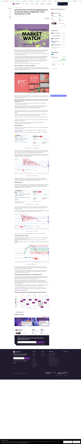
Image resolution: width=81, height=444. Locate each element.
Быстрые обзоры (35, 365)
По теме (34, 353)
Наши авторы (65, 351)
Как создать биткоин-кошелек (53, 361)
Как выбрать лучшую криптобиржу (54, 360)
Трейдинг (42, 355)
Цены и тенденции (35, 364)
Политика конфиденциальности (59, 373)
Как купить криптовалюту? (53, 354)
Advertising (66, 375)
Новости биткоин (19, 7)
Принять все (76, 441)
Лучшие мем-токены (52, 355)
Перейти (63, 33)
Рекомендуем (49, 3)
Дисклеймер (65, 372)
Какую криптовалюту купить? (53, 353)
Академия (42, 353)
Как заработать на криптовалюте (54, 365)
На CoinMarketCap (18, 130)
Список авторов (61, 23)
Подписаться (40, 342)
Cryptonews (16, 7)
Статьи (32, 3)
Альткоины (34, 359)
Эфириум (34, 355)
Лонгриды (34, 366)
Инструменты (42, 3)
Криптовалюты (43, 354)
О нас (55, 372)
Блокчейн (34, 360)
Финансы (34, 361)
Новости (27, 3)
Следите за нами (20, 312)
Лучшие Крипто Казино (52, 364)
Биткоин (34, 354)
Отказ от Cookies (67, 441)
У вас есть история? (58, 375)
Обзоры (36, 3)
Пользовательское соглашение (48, 373)
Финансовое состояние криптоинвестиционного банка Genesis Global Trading (28, 105)
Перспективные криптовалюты (53, 359)
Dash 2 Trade (17, 276)
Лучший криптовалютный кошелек (59, 95)
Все (23, 3)
